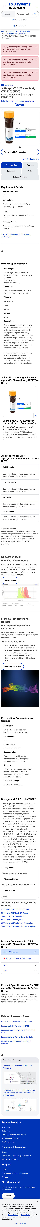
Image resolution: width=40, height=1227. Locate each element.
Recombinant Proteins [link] (10, 1138)
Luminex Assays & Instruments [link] (14, 1135)
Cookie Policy (25, 1215)
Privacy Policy (13, 1215)
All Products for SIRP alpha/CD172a (15, 909)
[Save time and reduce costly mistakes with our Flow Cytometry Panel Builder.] (20, 688)
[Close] (36, 47)
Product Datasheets (11, 952)
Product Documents (26, 101)
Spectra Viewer (10, 580)
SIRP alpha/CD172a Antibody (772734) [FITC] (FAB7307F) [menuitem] (19, 37)
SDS (5, 971)
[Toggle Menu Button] (5, 6)
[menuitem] (3, 31)
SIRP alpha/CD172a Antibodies (14, 34)
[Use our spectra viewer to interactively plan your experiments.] (20, 595)
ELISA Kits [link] (6, 1131)
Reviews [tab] (30, 165)
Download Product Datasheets (18, 959)
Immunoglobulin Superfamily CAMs (15, 1026)
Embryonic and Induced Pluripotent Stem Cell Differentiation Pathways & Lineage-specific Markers (19, 1092)
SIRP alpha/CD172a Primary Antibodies (17, 923)
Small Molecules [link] (8, 1142)
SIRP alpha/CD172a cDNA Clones (14, 913)
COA (5, 965)
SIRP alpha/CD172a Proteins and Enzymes (18, 926)
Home (3, 31)
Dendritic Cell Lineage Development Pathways (17, 1066)
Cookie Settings (20, 1223)
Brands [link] (4, 1152)
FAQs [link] (4, 1170)
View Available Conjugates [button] (15, 152)
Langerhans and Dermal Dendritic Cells (17, 1037)
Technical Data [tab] (11, 165)
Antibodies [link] (6, 1127)
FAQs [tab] (30, 171)
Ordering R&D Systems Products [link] (15, 1173)
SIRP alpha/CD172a (23, 31)
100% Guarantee (32, 159)
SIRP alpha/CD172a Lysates (12, 920)
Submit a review (7, 101)
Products (11, 31)
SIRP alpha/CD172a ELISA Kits (13, 916)
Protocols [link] (5, 1177)
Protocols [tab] (11, 171)
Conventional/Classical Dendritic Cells (16, 1022)
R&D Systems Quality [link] (10, 1159)
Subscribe (8, 1196)
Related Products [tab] (20, 177)
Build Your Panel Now (12, 666)
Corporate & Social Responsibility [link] (15, 1156)
